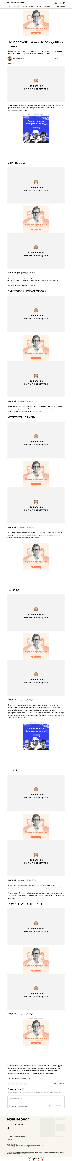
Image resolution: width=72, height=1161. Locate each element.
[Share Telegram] (38, 1159)
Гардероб (12, 63)
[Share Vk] (29, 1159)
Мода (8, 39)
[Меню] (8, 3)
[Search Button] (60, 3)
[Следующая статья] (36, 1111)
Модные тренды (15, 39)
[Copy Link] (42, 1159)
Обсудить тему (61, 59)
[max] (8, 1128)
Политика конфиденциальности (17, 1136)
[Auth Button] (64, 3)
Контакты (10, 1139)
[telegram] (15, 1124)
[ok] (22, 1124)
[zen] (19, 1124)
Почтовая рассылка (56, 3)
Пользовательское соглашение (16, 1133)
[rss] (8, 1124)
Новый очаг (17, 3)
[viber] (26, 1124)
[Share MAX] (34, 1159)
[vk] (12, 1124)
